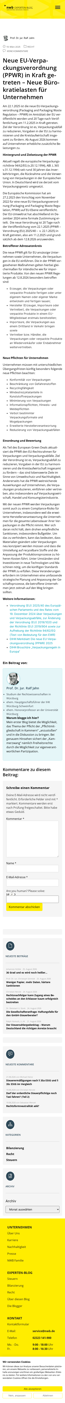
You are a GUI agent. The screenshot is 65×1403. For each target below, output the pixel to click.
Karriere (12, 1240)
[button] (55, 7)
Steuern (12, 1279)
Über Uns (13, 1233)
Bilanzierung (15, 1285)
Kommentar (15, 818)
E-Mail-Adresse (17, 877)
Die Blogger (14, 1306)
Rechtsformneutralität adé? (22, 1106)
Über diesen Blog (18, 1299)
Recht (11, 1292)
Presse (11, 1254)
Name (11, 863)
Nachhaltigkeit (16, 1247)
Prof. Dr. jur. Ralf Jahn (22, 688)
